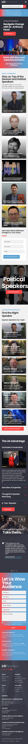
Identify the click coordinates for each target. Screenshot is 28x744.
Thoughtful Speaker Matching (11, 495)
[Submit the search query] (24, 6)
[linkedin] (6, 669)
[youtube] (11, 669)
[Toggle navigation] (25, 2)
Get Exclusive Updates (11, 256)
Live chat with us (8, 632)
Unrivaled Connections (12, 447)
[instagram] (8, 669)
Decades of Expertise (11, 487)
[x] (4, 669)
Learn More (9, 64)
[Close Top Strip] (25, 13)
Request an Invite (8, 650)
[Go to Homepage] (10, 2)
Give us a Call (6, 641)
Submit (13, 627)
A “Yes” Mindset (9, 503)
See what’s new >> (17, 14)
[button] (9, 52)
